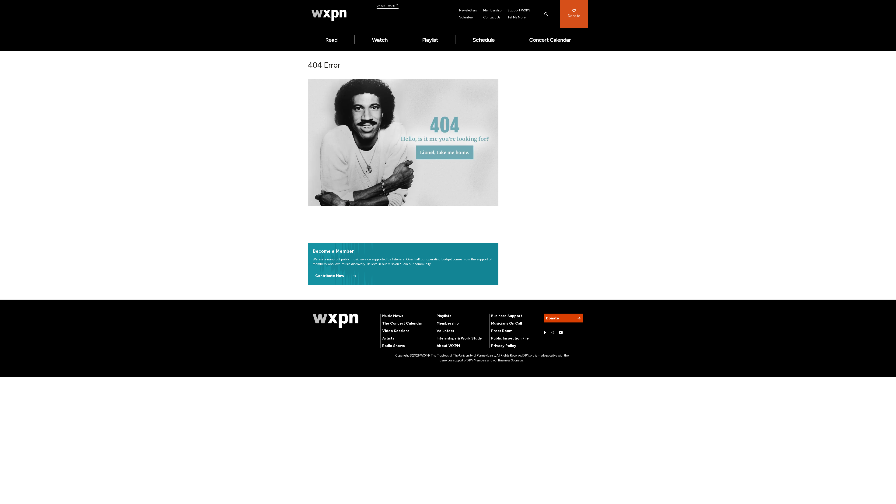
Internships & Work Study (459, 338)
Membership (492, 10)
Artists (388, 338)
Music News (392, 316)
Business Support (506, 316)
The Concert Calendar (402, 323)
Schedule (483, 39)
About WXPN (448, 345)
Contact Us (491, 17)
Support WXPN (519, 10)
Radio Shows (393, 345)
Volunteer (466, 17)
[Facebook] (545, 333)
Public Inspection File (510, 338)
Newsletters (468, 10)
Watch (380, 39)
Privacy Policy (503, 345)
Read (331, 39)
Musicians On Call (506, 323)
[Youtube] (561, 333)
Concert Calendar (550, 39)
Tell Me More (516, 17)
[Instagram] (552, 333)
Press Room (501, 331)
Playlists (444, 316)
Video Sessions (396, 331)
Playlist (430, 39)
